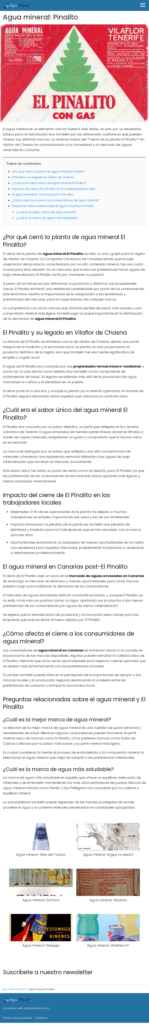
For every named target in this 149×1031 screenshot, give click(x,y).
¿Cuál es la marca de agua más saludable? (47, 218)
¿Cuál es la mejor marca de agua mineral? (46, 212)
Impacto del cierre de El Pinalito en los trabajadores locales (53, 189)
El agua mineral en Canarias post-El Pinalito (42, 194)
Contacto (41, 1018)
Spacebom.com (38, 1008)
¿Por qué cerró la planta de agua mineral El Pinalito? (48, 171)
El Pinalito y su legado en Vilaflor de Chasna (43, 177)
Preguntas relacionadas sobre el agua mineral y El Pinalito (53, 206)
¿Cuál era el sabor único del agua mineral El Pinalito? (49, 183)
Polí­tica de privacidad (17, 1018)
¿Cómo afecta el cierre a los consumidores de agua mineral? (55, 200)
